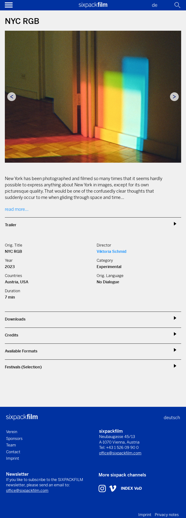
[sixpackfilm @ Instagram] (103, 488)
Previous (11, 96)
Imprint (12, 458)
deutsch (172, 417)
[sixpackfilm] (93, 6)
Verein (11, 431)
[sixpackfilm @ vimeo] (112, 488)
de (154, 5)
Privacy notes (167, 514)
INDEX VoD (131, 488)
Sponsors (14, 438)
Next (174, 96)
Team (11, 445)
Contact (13, 451)
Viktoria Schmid (111, 251)
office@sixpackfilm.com (120, 453)
